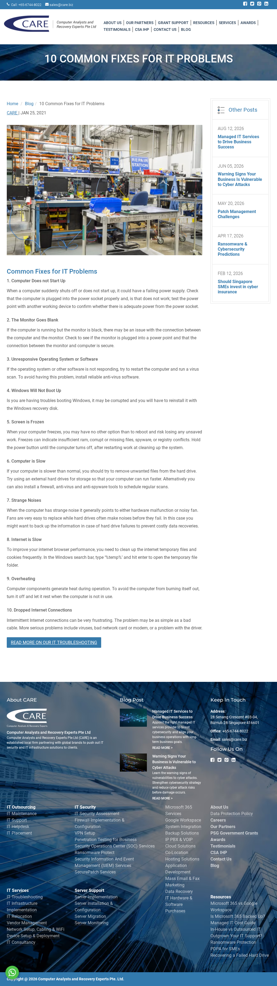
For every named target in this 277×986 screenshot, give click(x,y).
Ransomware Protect (94, 852)
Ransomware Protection (233, 942)
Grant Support (173, 23)
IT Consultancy (21, 942)
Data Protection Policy (231, 813)
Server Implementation (96, 896)
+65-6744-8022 (29, 5)
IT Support (17, 820)
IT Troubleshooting (25, 896)
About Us (112, 23)
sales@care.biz (61, 5)
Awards (248, 23)
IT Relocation (19, 916)
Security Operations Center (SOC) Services (115, 846)
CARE (12, 112)
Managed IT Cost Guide (232, 922)
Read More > (162, 748)
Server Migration (90, 916)
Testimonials (117, 29)
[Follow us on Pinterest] (259, 4)
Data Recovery (179, 891)
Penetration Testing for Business (106, 839)
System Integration (183, 826)
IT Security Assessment (97, 813)
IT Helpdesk (18, 826)
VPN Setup (85, 833)
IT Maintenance (22, 813)
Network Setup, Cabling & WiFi (35, 929)
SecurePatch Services (95, 872)
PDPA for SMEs (225, 948)
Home (12, 103)
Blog (186, 29)
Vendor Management (27, 922)
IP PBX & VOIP (179, 839)
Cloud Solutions (180, 846)
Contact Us (165, 29)
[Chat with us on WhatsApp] (12, 972)
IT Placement (19, 833)
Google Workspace (183, 820)
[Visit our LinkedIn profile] (266, 4)
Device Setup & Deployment (33, 935)
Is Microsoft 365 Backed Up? (237, 916)
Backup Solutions (182, 833)
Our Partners (139, 23)
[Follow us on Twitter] (252, 4)
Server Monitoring (91, 922)
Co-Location (176, 852)
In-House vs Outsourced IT (235, 929)
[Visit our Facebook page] (245, 4)
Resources (203, 23)
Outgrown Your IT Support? (236, 935)
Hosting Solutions (182, 859)
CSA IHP (142, 29)
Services (227, 23)
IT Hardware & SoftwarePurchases (178, 904)
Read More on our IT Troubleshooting (54, 642)
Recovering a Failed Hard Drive (239, 955)
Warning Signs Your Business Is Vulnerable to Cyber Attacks (174, 762)
